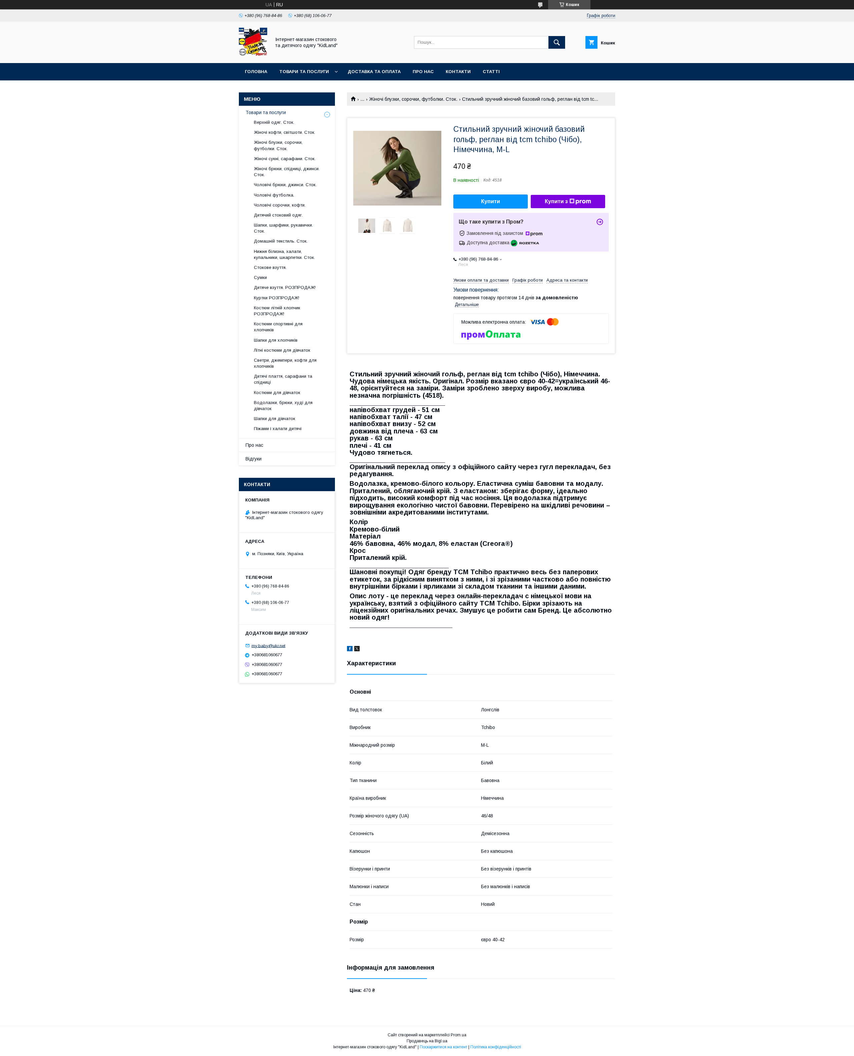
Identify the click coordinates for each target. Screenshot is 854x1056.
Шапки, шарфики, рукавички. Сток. (283, 228)
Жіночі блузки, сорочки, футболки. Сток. (413, 99)
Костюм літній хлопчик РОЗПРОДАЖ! (277, 310)
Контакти (458, 71)
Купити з (556, 201)
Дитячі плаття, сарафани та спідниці (283, 379)
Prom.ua (458, 1035)
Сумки (260, 277)
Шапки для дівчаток (274, 418)
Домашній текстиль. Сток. (281, 241)
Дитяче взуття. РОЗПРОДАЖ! (285, 287)
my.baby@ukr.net (268, 645)
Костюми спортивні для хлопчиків (278, 326)
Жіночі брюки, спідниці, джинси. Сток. (287, 171)
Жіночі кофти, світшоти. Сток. (284, 132)
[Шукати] (556, 42)
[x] (357, 649)
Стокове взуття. (270, 267)
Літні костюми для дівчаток (282, 350)
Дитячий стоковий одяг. (278, 215)
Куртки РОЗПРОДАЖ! (276, 297)
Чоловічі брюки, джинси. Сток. (285, 184)
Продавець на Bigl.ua (427, 1041)
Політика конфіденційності (495, 1047)
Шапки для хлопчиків (276, 340)
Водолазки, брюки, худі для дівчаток (283, 405)
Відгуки (254, 458)
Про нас (423, 71)
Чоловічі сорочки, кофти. (280, 205)
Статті (491, 71)
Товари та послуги (304, 71)
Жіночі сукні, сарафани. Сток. (285, 158)
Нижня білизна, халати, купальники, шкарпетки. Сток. (284, 254)
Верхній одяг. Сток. (274, 122)
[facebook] (350, 649)
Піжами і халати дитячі (278, 428)
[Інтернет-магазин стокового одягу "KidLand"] (253, 54)
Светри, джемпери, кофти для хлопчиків (285, 363)
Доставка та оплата (374, 71)
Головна (256, 71)
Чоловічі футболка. (274, 195)
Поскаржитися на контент (443, 1047)
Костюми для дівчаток (277, 392)
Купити (490, 201)
